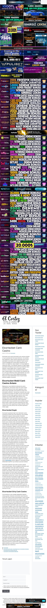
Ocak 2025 (37, 413)
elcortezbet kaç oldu (38, 493)
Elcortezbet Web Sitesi (39, 535)
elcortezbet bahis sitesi (39, 460)
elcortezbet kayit (37, 491)
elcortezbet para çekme (39, 505)
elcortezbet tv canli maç (39, 523)
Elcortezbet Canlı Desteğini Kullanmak (11, 551)
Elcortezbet (6, 547)
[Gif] (23, 132)
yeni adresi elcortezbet (38, 555)
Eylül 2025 (37, 405)
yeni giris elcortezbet (37, 557)
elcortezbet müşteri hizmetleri (39, 496)
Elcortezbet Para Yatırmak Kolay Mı (10, 550)
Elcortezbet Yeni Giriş (39, 540)
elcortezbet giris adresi (39, 474)
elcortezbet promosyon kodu (38, 510)
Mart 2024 (37, 433)
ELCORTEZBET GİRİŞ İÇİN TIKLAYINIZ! (23, 48)
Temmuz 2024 (38, 425)
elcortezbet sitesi (39, 513)
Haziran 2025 (38, 407)
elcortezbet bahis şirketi (38, 462)
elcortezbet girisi (39, 476)
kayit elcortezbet (39, 552)
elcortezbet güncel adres (38, 484)
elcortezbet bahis (37, 456)
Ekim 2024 (37, 419)
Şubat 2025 (38, 411)
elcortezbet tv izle (39, 531)
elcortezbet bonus (37, 463)
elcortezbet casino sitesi (39, 470)
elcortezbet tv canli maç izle (39, 527)
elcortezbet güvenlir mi (39, 489)
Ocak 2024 (37, 437)
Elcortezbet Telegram (37, 517)
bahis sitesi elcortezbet (37, 448)
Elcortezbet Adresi (39, 335)
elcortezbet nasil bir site (39, 498)
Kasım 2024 (38, 417)
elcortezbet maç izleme (38, 494)
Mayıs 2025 (38, 409)
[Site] (23, 81)
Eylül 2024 (37, 421)
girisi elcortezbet (39, 549)
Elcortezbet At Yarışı (39, 346)
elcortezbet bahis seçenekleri (39, 457)
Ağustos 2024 (38, 423)
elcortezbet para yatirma (39, 502)
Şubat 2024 (38, 435)
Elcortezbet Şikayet (38, 542)
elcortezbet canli (37, 465)
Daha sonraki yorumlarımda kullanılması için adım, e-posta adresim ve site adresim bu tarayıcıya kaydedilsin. (16, 586)
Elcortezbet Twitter (39, 533)
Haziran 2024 (38, 427)
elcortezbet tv (39, 519)
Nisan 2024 (38, 431)
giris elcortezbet (37, 547)
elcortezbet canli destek (39, 467)
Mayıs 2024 (38, 429)
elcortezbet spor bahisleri (39, 515)
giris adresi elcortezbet (38, 545)
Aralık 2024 (37, 415)
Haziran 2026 (38, 403)
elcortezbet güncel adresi (39, 485)
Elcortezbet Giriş (39, 337)
